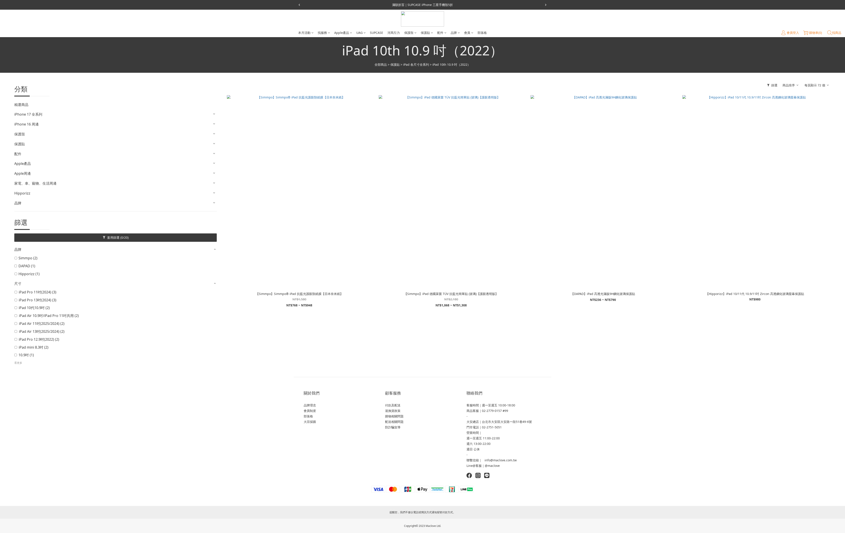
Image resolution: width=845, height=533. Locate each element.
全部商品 (381, 64)
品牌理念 (310, 405)
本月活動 (304, 33)
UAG (359, 33)
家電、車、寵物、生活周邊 (35, 183)
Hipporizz (22, 193)
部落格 (482, 33)
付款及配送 (392, 405)
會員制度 (310, 411)
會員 (467, 33)
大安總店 (473, 422)
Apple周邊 (22, 173)
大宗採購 (310, 422)
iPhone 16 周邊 (26, 124)
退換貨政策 (392, 411)
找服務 (322, 33)
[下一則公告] (546, 5)
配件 (440, 33)
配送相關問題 (394, 422)
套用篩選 (117, 237)
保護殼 (408, 33)
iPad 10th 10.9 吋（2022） (451, 64)
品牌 (454, 33)
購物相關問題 (394, 416)
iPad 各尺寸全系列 (416, 64)
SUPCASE (376, 33)
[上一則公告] (299, 5)
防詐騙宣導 (392, 427)
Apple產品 (341, 33)
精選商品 (21, 104)
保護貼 (425, 33)
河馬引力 (394, 33)
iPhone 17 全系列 (28, 114)
